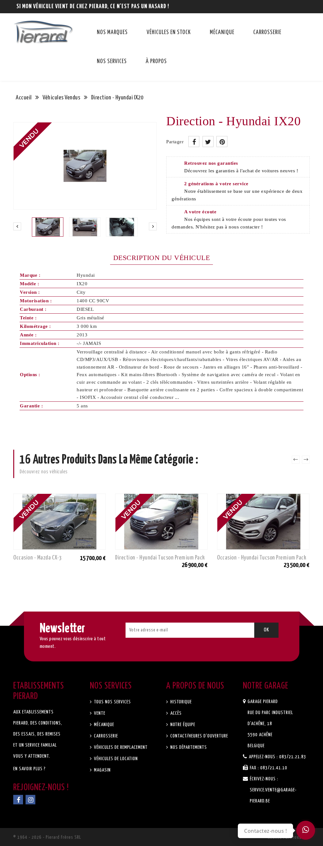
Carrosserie (267, 32)
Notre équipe (182, 724)
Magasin (102, 770)
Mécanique (222, 32)
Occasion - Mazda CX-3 (37, 558)
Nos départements (188, 747)
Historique (180, 702)
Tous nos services (112, 702)
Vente (99, 713)
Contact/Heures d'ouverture (198, 736)
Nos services (112, 61)
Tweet (208, 141)
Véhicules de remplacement (120, 747)
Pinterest (221, 141)
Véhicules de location (115, 758)
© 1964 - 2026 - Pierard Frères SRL (47, 837)
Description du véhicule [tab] (161, 258)
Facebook (18, 799)
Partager (193, 141)
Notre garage (265, 686)
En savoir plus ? (29, 768)
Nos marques (112, 32)
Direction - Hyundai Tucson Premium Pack (160, 558)
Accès (175, 713)
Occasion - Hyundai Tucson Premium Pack (261, 558)
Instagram (30, 799)
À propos (156, 61)
